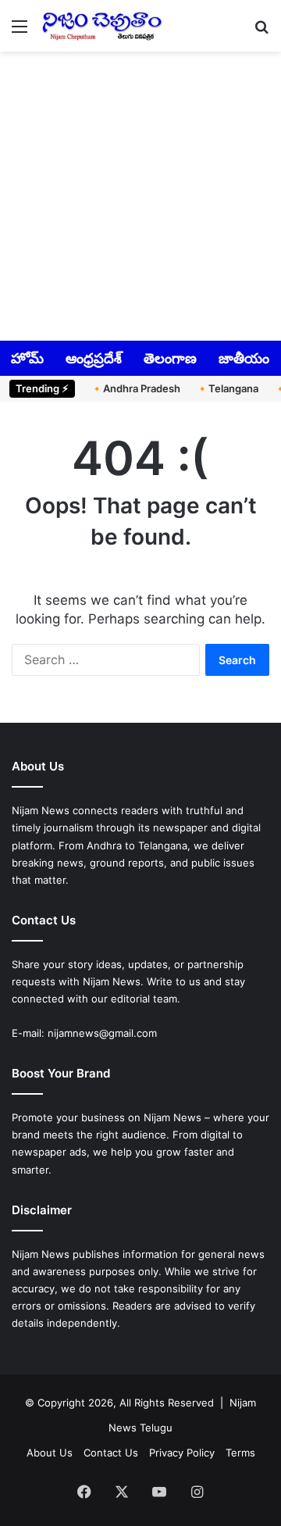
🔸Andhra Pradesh (135, 388)
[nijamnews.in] (101, 26)
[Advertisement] (140, 194)
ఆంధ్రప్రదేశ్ (94, 358)
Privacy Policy (182, 1452)
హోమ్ (27, 358)
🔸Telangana (227, 388)
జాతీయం (244, 358)
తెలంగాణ (170, 358)
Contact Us (111, 1452)
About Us (50, 1452)
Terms (240, 1452)
